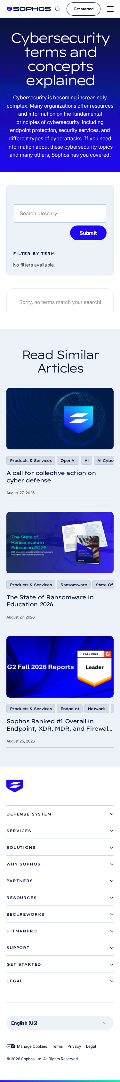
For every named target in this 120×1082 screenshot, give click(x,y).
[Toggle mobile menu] (110, 9)
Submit (88, 233)
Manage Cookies (32, 1046)
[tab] (60, 814)
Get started (83, 8)
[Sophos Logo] (28, 8)
